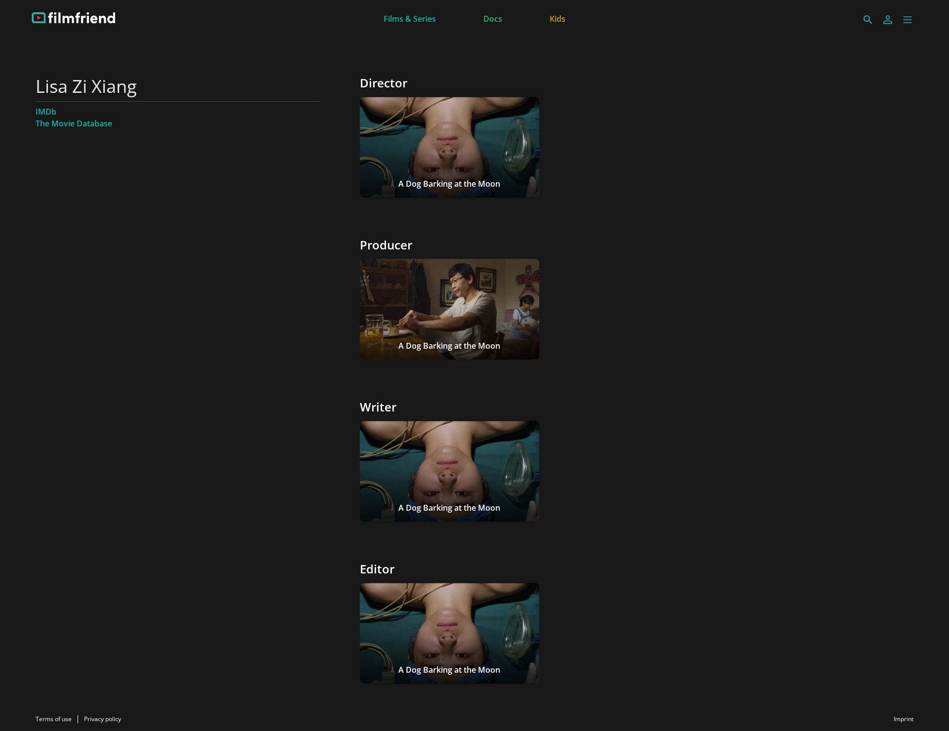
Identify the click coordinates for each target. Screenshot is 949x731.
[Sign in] (888, 20)
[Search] (868, 20)
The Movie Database (74, 123)
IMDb (46, 111)
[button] (907, 20)
